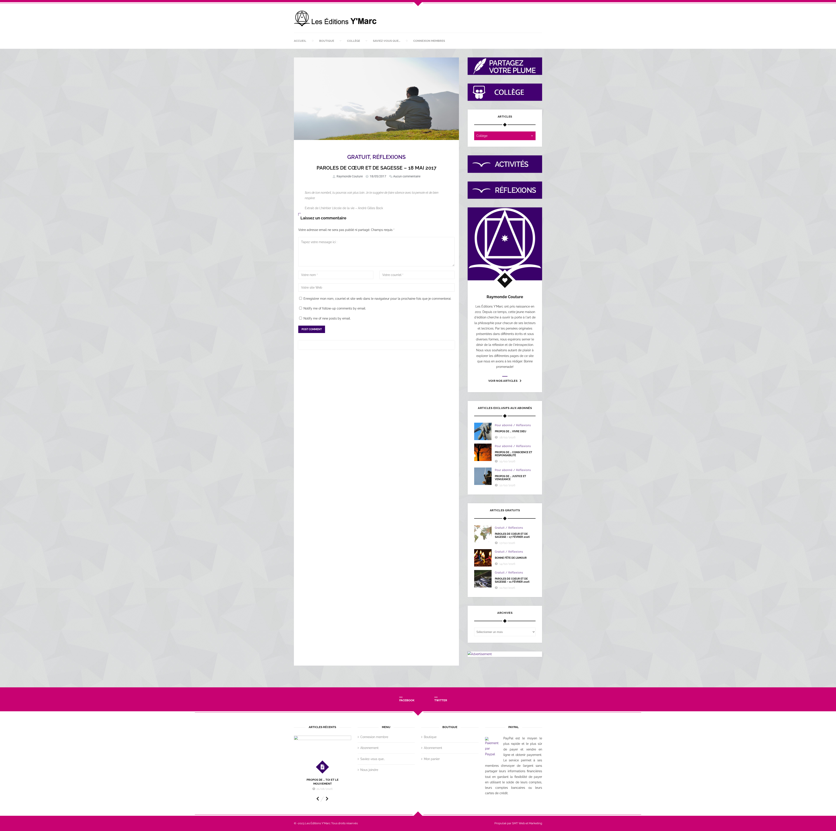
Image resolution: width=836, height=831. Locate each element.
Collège (353, 40)
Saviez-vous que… (386, 40)
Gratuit (358, 157)
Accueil (300, 40)
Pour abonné (503, 425)
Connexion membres (429, 40)
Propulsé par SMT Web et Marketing (518, 823)
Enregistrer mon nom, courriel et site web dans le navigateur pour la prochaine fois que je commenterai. (377, 298)
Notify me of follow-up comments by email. (334, 308)
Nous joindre (369, 770)
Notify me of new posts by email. (327, 318)
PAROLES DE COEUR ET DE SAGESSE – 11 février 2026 (512, 580)
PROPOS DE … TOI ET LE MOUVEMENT (323, 781)
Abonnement (369, 748)
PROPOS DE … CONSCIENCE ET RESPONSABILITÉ (513, 454)
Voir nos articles (502, 380)
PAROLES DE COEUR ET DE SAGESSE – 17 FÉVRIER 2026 (512, 535)
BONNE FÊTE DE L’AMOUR (511, 557)
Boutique (326, 40)
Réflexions (389, 157)
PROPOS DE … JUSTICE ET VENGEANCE (510, 478)
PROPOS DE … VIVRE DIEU (510, 431)
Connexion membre (374, 737)
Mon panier (432, 759)
